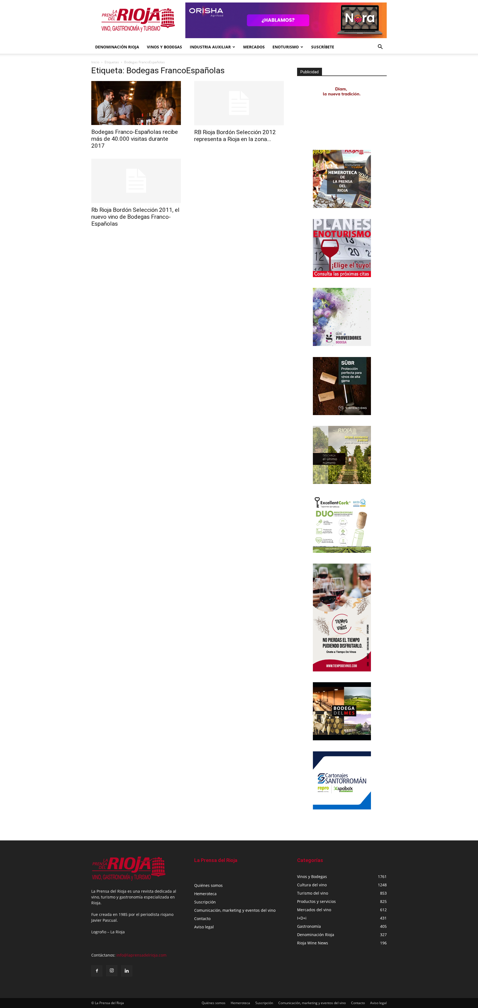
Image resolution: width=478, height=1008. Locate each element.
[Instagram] (111, 970)
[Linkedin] (126, 970)
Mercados (254, 47)
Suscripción (205, 902)
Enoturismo (285, 47)
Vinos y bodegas (164, 47)
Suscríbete (322, 47)
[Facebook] (96, 970)
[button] (380, 47)
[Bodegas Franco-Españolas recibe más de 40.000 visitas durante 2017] (136, 103)
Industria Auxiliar (210, 47)
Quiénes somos (208, 885)
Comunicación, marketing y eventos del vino (235, 910)
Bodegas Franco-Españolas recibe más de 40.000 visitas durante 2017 (134, 139)
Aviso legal (204, 926)
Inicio (95, 62)
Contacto (202, 918)
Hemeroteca (205, 893)
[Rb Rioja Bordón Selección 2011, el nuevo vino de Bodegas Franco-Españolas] (136, 181)
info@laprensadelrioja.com (141, 955)
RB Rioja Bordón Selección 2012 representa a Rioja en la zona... (235, 135)
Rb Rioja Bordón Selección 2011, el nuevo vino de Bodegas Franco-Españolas (135, 217)
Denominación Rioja (117, 47)
